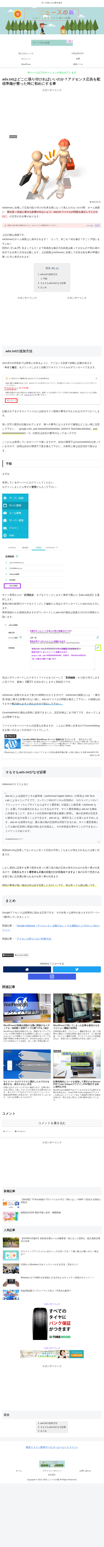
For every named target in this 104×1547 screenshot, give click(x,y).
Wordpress (8, 955)
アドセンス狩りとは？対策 (31, 938)
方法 (48, 938)
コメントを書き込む (52, 1123)
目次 (48, 268)
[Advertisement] (52, 111)
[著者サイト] (27, 969)
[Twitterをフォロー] (77, 969)
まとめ (43, 287)
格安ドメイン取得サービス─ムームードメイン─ (52, 1447)
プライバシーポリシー (52, 1471)
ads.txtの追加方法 (48, 274)
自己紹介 (52, 1475)
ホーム (19, 1471)
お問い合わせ (85, 1471)
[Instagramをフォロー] (52, 977)
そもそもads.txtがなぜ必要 (53, 283)
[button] (69, 41)
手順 (45, 278)
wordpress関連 (22, 955)
